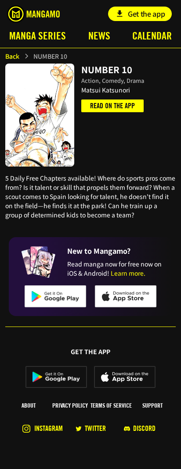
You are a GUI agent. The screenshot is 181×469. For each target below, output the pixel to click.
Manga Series (37, 35)
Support (152, 405)
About (29, 405)
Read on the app (112, 106)
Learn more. (128, 273)
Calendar (152, 35)
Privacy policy (70, 405)
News (99, 35)
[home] (33, 14)
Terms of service (111, 405)
